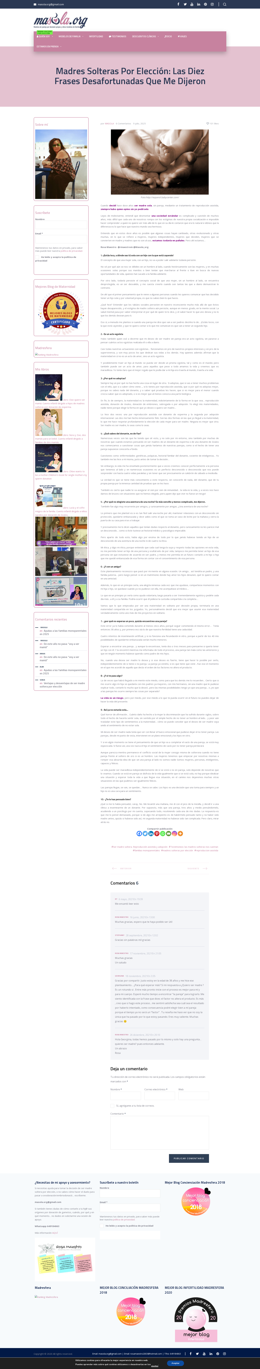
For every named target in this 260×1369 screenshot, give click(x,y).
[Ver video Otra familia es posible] (61, 604)
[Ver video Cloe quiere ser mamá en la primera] (61, 545)
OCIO (169, 36)
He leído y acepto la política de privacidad (55, 258)
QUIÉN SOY (44, 34)
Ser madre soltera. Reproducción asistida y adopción (140, 846)
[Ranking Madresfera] (46, 354)
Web (181, 1089)
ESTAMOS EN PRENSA (48, 46)
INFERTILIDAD (96, 36)
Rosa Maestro (121, 917)
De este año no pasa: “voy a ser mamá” (59, 645)
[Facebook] (178, 4)
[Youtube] (192, 4)
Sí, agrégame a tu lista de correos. (135, 1105)
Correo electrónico (155, 1089)
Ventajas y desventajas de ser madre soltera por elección (62, 684)
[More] (180, 833)
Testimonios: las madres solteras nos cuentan (194, 846)
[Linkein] (199, 4)
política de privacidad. (72, 250)
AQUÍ (55, 1232)
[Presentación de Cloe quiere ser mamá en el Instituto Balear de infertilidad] (61, 575)
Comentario (118, 1113)
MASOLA (43, 627)
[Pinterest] (205, 4)
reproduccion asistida (207, 850)
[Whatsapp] (162, 833)
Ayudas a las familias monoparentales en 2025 (63, 632)
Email (39, 233)
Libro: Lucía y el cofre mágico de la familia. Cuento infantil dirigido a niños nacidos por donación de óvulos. (61, 511)
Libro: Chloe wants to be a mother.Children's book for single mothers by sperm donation (61, 475)
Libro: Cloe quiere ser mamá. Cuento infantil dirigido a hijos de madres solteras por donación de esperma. (60, 403)
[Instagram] (174, 833)
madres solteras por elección (178, 850)
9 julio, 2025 (139, 123)
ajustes (154, 1366)
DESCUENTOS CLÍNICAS (144, 36)
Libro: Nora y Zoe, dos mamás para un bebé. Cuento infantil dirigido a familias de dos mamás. (60, 438)
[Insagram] (212, 4)
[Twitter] (185, 4)
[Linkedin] (151, 833)
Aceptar (176, 1363)
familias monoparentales (147, 850)
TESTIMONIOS (118, 36)
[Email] (168, 833)
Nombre (40, 219)
